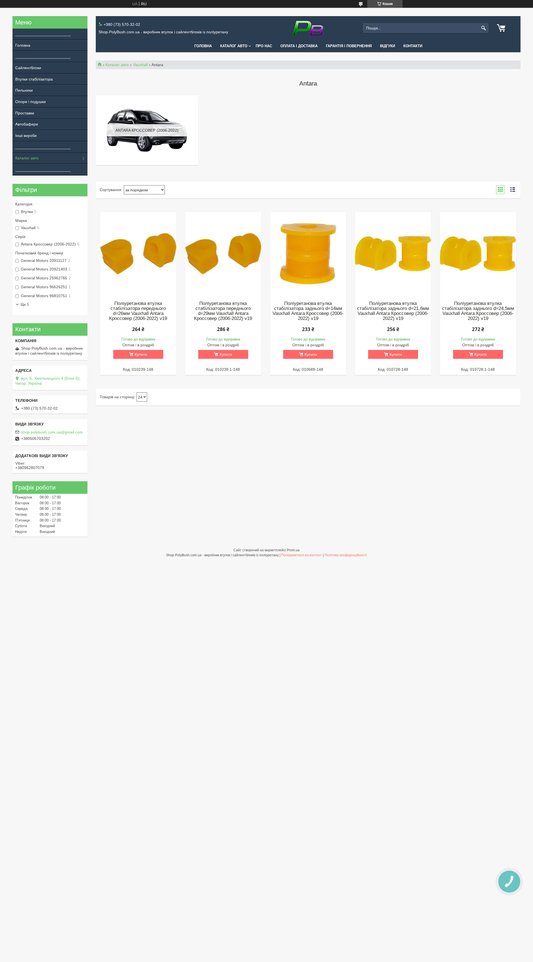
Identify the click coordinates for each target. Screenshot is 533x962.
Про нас (264, 46)
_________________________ (41, 34)
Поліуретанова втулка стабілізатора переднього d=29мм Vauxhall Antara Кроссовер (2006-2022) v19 (223, 311)
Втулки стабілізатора (34, 79)
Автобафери (26, 124)
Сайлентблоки (28, 68)
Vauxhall (140, 64)
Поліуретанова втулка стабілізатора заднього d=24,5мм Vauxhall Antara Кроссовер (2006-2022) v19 (478, 311)
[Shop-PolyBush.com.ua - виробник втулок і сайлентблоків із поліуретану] (308, 28)
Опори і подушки (30, 101)
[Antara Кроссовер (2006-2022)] (147, 130)
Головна (203, 46)
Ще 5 (25, 304)
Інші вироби (26, 135)
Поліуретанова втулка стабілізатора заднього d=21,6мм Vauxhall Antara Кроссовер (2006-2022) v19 (393, 311)
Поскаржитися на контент (301, 555)
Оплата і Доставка (299, 46)
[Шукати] (483, 28)
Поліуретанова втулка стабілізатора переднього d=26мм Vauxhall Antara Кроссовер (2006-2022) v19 (138, 311)
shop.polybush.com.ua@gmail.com (52, 432)
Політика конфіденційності (346, 555)
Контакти (412, 46)
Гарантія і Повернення (349, 46)
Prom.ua (293, 550)
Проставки (24, 113)
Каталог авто (233, 46)
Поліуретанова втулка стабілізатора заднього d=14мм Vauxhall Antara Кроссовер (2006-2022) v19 (308, 311)
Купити (141, 354)
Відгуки (387, 46)
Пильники (24, 90)
